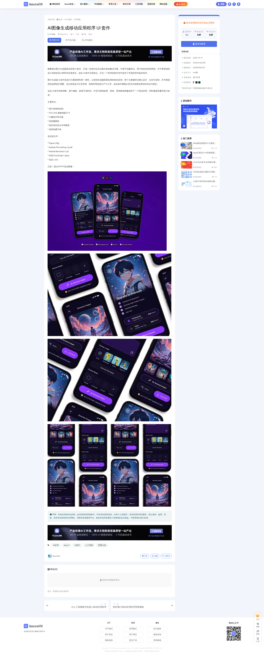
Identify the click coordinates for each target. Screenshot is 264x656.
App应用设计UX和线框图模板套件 (207, 153)
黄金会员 (200, 32)
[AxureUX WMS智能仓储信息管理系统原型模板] (199, 116)
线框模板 (198, 148)
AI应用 (56, 545)
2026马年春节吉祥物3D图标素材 (207, 162)
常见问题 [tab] (72, 40)
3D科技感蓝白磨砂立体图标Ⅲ (206, 172)
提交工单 (206, 88)
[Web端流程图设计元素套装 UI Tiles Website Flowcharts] (186, 145)
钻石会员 (212, 32)
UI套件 (77, 545)
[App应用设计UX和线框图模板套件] (186, 155)
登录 (222, 4)
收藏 (156, 556)
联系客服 (197, 88)
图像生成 (102, 545)
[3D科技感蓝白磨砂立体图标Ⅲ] (186, 174)
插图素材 (198, 186)
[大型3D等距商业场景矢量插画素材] (186, 183)
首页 (60, 19)
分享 (146, 556)
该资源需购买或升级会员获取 (200, 22)
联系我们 (133, 629)
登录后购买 (200, 44)
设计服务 (157, 629)
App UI (66, 545)
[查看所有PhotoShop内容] (199, 82)
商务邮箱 (157, 640)
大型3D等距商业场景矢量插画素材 (207, 181)
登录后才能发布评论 (110, 580)
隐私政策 (109, 640)
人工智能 (89, 545)
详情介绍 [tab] (55, 40)
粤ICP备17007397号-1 (154, 648)
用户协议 (109, 634)
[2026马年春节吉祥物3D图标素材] (186, 164)
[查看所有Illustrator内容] (196, 82)
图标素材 (198, 167)
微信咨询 (157, 634)
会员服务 (182, 4)
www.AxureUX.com (123, 648)
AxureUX (56, 556)
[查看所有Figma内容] (194, 82)
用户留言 (133, 634)
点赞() (167, 556)
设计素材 (68, 19)
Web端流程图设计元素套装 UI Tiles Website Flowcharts (216, 143)
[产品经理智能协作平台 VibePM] (110, 55)
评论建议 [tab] (89, 40)
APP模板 (77, 19)
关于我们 (109, 629)
